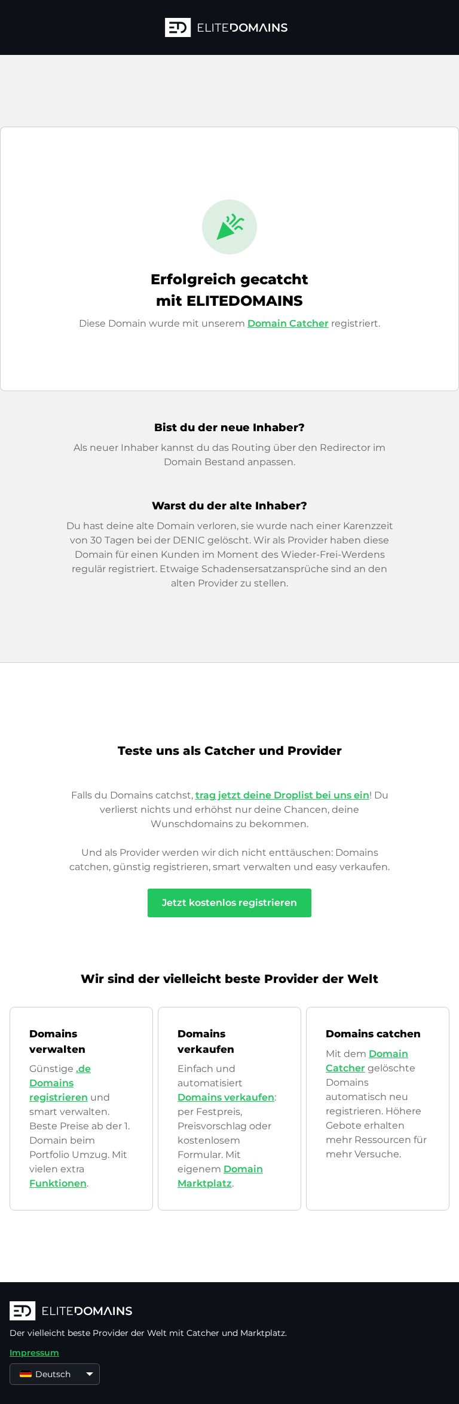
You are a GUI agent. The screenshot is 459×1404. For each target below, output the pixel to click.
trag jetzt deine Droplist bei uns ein (282, 795)
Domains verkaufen (226, 1097)
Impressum (34, 1352)
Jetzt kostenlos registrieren (229, 902)
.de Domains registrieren (60, 1083)
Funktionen (58, 1183)
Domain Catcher (288, 323)
